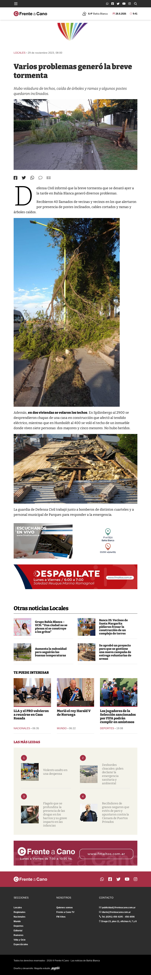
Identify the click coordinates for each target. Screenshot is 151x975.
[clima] (22, 652)
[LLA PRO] (32, 692)
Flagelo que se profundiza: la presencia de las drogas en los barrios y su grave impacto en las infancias (55, 814)
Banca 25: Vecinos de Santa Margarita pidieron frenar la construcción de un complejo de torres (113, 626)
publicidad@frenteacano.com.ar (119, 907)
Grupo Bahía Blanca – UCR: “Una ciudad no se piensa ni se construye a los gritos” (51, 627)
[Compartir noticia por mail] (48, 177)
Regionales (19, 912)
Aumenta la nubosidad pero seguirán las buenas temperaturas (51, 652)
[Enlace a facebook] (112, 3)
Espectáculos (21, 944)
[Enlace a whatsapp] (107, 3)
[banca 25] (86, 627)
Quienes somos (64, 907)
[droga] (30, 814)
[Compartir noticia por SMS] (40, 177)
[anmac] (86, 652)
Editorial (18, 930)
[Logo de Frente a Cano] (30, 13)
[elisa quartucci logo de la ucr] (22, 627)
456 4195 (118, 916)
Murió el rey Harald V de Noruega (74, 713)
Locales (19, 52)
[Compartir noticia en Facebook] (15, 178)
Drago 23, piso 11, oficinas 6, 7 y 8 (119, 921)
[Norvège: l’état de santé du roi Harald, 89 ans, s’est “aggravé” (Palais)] (75, 692)
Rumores (18, 935)
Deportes (107, 728)
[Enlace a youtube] (123, 4)
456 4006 (130, 916)
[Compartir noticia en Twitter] (24, 177)
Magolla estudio (42, 968)
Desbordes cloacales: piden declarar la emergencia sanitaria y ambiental (112, 774)
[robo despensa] (30, 772)
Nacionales (22, 728)
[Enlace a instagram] (129, 3)
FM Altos (61, 916)
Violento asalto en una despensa (55, 771)
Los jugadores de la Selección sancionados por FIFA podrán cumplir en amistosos (118, 716)
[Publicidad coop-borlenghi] (75, 35)
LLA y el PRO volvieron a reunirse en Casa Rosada (31, 714)
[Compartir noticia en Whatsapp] (32, 178)
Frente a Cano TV (65, 912)
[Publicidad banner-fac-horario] (75, 853)
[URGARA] (89, 812)
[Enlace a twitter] (118, 4)
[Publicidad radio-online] (43, 541)
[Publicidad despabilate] (75, 576)
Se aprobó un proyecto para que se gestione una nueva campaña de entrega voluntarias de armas (115, 652)
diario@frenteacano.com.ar (116, 912)
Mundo (62, 728)
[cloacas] (89, 774)
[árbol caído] (75, 134)
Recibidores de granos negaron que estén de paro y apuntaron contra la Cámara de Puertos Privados (115, 813)
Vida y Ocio (19, 940)
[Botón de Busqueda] (135, 4)
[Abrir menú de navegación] (16, 3)
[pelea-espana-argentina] (118, 692)
